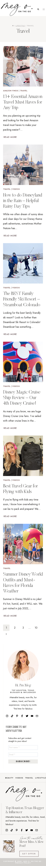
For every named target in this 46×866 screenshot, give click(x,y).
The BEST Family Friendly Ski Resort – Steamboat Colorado (21, 299)
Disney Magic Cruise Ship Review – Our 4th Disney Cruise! (21, 398)
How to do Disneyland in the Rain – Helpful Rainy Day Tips (22, 201)
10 (36, 628)
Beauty (9, 778)
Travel (23, 90)
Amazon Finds (10, 90)
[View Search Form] (38, 9)
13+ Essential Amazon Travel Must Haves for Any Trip (22, 102)
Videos (16, 189)
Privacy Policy (23, 863)
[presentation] (23, 66)
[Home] (13, 26)
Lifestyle (40, 778)
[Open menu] (43, 9)
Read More (10, 137)
